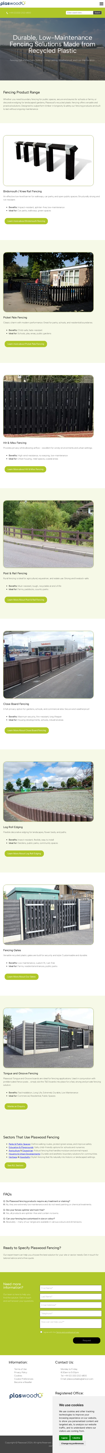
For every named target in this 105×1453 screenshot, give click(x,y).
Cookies (18, 1375)
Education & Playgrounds (21, 1147)
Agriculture (14, 1150)
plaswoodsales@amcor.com (80, 1379)
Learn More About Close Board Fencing (27, 730)
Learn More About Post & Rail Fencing (26, 599)
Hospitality (25, 1157)
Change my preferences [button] (72, 1443)
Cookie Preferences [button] (23, 1379)
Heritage (13, 1157)
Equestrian (27, 1150)
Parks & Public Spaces (19, 1144)
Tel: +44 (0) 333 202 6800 (74, 1375)
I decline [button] (76, 1438)
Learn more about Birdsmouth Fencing (26, 221)
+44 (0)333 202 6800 (19, 12)
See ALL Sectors (15, 1165)
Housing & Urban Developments (24, 1154)
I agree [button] (64, 1438)
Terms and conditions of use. (67, 1332)
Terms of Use (20, 1369)
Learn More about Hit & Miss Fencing (25, 469)
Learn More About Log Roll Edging (24, 853)
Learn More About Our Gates (22, 976)
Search (97, 13)
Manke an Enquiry (16, 1106)
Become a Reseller (23, 1382)
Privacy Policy (20, 1372)
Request (87, 1340)
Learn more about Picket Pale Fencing (26, 344)
